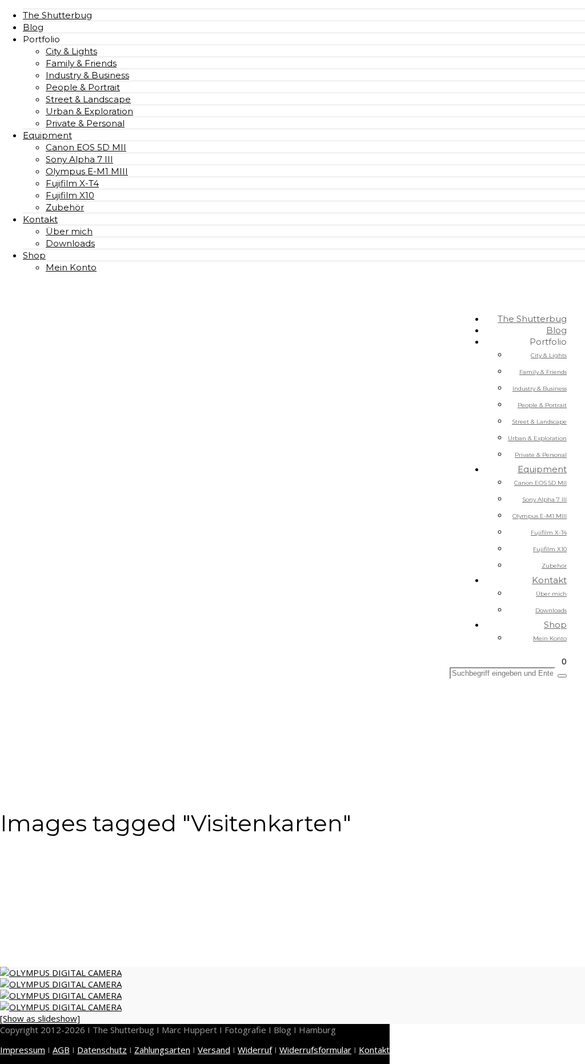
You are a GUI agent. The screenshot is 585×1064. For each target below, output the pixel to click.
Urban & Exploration (89, 111)
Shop (34, 255)
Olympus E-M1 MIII (87, 171)
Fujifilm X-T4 (72, 183)
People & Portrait (83, 87)
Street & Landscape (88, 99)
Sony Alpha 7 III (79, 159)
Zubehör (65, 207)
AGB (61, 1049)
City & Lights (71, 51)
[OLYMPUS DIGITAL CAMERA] (61, 972)
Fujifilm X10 (70, 195)
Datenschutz (102, 1049)
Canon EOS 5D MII (86, 147)
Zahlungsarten (162, 1049)
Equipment (47, 135)
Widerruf (255, 1049)
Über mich (69, 231)
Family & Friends (81, 63)
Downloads (70, 243)
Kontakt (40, 219)
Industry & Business (87, 75)
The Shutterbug (57, 15)
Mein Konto (71, 267)
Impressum (22, 1049)
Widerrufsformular (315, 1049)
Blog (33, 27)
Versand (214, 1049)
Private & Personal (85, 123)
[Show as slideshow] (40, 1018)
